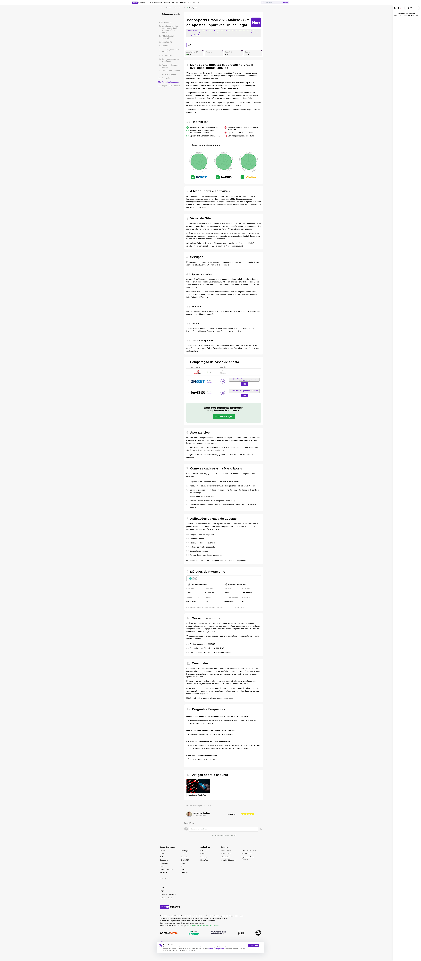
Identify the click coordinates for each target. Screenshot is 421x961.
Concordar (254, 946)
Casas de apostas (155, 2)
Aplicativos (205, 847)
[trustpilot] (194, 933)
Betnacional (164, 860)
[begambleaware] (169, 933)
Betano (162, 851)
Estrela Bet (164, 863)
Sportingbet (185, 851)
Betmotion (184, 872)
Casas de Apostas (167, 847)
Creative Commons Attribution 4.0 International (202, 925)
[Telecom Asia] (170, 907)
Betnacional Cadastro (228, 860)
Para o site (209, 382)
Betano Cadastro (226, 851)
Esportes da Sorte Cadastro (248, 858)
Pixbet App (204, 860)
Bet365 (162, 854)
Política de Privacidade (168, 894)
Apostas (167, 2)
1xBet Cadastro (226, 857)
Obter (244, 384)
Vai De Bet (163, 872)
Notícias (183, 2)
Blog (189, 2)
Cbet (182, 866)
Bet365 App (204, 854)
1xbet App (203, 857)
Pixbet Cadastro (247, 854)
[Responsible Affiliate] (218, 932)
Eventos (196, 2)
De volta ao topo (167, 19)
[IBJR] (241, 933)
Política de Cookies (166, 898)
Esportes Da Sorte (166, 869)
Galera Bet (184, 857)
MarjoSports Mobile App (197, 795)
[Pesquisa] (263, 2)
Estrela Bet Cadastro (249, 851)
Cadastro (224, 847)
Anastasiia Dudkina (202, 813)
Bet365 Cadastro (226, 854)
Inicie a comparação (223, 417)
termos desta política (216, 948)
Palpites (175, 2)
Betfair (183, 863)
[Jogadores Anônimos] (258, 933)
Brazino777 (185, 860)
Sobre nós (163, 887)
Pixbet (162, 866)
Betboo (183, 869)
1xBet (162, 857)
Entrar (285, 2)
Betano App (204, 851)
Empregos (163, 891)
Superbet (184, 854)
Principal (161, 8)
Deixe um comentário (171, 14)
